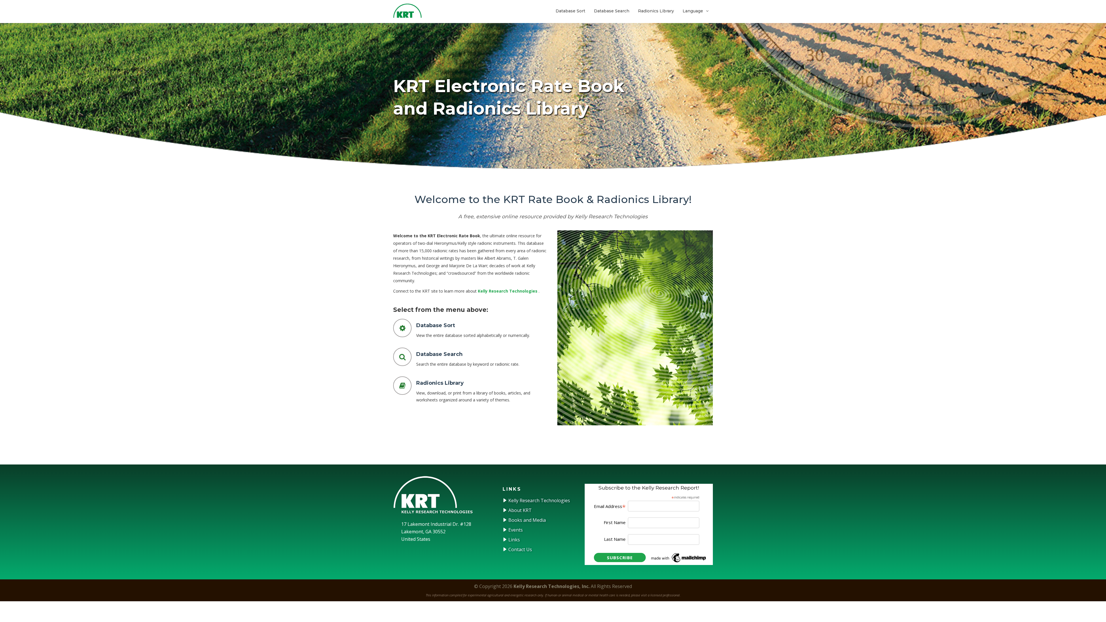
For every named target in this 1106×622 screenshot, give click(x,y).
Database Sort (570, 11)
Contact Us (519, 549)
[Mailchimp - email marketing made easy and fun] (679, 557)
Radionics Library (656, 11)
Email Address (610, 506)
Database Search (611, 11)
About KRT (519, 510)
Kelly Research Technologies (507, 291)
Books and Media (526, 520)
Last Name (615, 539)
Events (515, 530)
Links (513, 539)
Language (693, 11)
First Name (615, 522)
